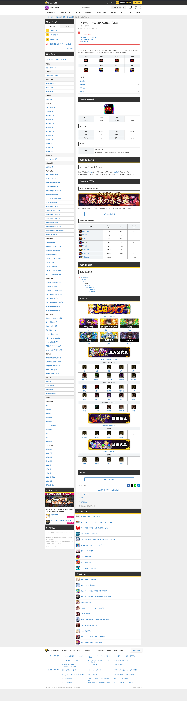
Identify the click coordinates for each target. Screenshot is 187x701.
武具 (129, 12)
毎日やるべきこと (51, 179)
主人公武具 (84, 502)
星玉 (47, 433)
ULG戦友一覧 (49, 127)
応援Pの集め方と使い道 (52, 374)
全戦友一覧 (49, 99)
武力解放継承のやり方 (52, 254)
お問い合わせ (100, 650)
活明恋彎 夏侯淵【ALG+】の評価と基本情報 (62, 44)
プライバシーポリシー (76, 650)
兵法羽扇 (121, 411)
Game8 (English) (119, 650)
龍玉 (47, 405)
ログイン (138, 2)
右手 (109, 371)
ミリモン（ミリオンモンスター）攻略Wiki (99, 682)
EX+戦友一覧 (49, 147)
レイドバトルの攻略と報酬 (53, 199)
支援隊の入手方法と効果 (53, 215)
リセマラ (77, 12)
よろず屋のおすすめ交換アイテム (55, 230)
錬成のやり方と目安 (51, 326)
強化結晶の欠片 (50, 485)
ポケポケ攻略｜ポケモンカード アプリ (124, 660)
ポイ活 (111, 2)
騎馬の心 (48, 413)
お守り (133, 371)
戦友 (122, 12)
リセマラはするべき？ (52, 76)
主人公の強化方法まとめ (53, 219)
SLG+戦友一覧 (50, 131)
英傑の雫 (48, 409)
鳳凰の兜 (84, 246)
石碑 (133, 399)
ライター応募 (136, 650)
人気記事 (52, 26)
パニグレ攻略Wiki (67, 678)
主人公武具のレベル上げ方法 (54, 294)
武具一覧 (48, 381)
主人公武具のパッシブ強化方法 (55, 302)
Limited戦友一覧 (50, 107)
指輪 (109, 399)
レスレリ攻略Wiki (67, 682)
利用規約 (64, 650)
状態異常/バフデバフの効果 (53, 346)
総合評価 (82, 84)
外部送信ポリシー (89, 650)
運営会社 (109, 650)
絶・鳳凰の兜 (115, 172)
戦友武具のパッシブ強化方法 (54, 290)
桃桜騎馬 (84, 437)
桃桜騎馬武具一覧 (51, 393)
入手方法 (82, 88)
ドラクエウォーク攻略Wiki (69, 667)
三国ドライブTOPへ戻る (109, 316)
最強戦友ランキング (51, 83)
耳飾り (121, 399)
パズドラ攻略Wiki (92, 664)
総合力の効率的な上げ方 (53, 183)
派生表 (82, 91)
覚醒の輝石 (49, 481)
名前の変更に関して (51, 234)
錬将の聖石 (49, 449)
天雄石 (84, 411)
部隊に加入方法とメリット (53, 187)
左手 (121, 371)
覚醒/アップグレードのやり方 (54, 246)
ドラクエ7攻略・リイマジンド (70, 660)
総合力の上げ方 (101, 12)
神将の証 (48, 473)
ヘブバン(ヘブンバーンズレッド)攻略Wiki (124, 674)
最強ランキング (51, 12)
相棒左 (97, 391)
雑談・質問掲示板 (51, 68)
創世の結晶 (49, 429)
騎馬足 (121, 437)
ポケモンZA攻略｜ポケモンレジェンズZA (73, 656)
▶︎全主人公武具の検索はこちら (109, 359)
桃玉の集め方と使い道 (52, 207)
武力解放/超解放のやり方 (53, 250)
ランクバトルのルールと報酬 (54, 318)
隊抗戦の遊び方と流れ (52, 195)
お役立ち (113, 12)
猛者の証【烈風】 (51, 477)
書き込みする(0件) (109, 479)
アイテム (129, 344)
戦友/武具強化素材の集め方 (53, 362)
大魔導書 (121, 391)
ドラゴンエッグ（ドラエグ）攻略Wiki (123, 682)
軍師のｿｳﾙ (109, 379)
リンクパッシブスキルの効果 (54, 350)
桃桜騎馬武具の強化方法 (53, 306)
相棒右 (84, 391)
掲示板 (138, 12)
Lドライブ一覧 (50, 262)
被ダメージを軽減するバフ (53, 274)
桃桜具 (97, 463)
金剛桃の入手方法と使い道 (53, 358)
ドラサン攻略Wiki (84, 494)
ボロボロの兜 (85, 231)
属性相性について (51, 330)
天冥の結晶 (49, 421)
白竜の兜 (89, 172)
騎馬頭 (97, 437)
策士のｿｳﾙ (121, 379)
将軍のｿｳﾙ (84, 379)
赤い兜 (83, 238)
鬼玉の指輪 (49, 457)
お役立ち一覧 (84, 42)
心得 (133, 391)
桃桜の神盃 (49, 461)
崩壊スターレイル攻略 (68, 664)
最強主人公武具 (65, 12)
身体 (97, 371)
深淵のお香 (49, 441)
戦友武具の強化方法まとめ (53, 226)
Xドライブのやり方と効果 (53, 270)
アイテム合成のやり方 (52, 334)
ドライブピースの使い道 (53, 338)
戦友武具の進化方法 (51, 286)
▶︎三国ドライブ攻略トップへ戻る (56, 59)
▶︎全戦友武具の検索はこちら (109, 452)
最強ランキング (109, 330)
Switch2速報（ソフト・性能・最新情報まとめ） (126, 656)
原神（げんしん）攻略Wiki (69, 670)
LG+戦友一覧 (49, 139)
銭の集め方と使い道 (51, 370)
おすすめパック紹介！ (52, 159)
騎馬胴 (109, 437)
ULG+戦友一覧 (54, 39)
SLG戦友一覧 (49, 135)
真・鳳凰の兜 (85, 249)
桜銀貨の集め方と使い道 (53, 366)
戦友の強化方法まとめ (52, 222)
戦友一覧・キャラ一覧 (87, 39)
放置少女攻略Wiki (92, 674)
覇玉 (47, 437)
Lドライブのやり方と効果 (53, 258)
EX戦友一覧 (49, 151)
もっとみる (70, 48)
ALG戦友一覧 (49, 119)
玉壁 (133, 411)
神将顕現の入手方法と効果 (53, 211)
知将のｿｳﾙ (96, 379)
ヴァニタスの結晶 (51, 425)
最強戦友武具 (49, 91)
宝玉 (109, 463)
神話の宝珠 (49, 417)
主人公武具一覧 (50, 385)
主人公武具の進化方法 (52, 298)
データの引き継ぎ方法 (52, 342)
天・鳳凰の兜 (85, 257)
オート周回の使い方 (51, 322)
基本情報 (82, 81)
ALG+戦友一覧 (54, 35)
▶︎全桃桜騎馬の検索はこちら (109, 425)
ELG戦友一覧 (53, 30)
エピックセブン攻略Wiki (94, 670)
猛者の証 (48, 465)
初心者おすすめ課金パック (53, 191)
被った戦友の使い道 (51, 203)
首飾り (97, 399)
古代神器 (133, 379)
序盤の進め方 (88, 12)
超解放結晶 (49, 453)
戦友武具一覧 (49, 389)
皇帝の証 (48, 469)
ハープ (97, 411)
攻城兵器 (109, 411)
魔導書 (109, 391)
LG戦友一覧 (49, 143)
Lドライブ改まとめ (51, 266)
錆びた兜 (84, 235)
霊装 (121, 463)
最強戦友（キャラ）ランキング (89, 37)
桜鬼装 (84, 463)
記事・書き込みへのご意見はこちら (110, 490)
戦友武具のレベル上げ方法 (53, 282)
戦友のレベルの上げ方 (52, 242)
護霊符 (84, 399)
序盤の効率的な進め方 (52, 175)
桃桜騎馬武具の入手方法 (53, 310)
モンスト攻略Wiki (118, 664)
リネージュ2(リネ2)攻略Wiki (121, 678)
